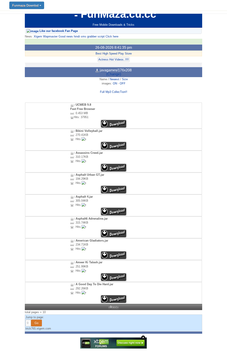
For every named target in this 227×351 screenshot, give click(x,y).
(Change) (113, 74)
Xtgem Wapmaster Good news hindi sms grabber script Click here (75, 36)
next (114, 307)
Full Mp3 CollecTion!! (113, 92)
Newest (114, 79)
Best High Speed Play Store (114, 53)
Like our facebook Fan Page (58, 31)
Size (125, 79)
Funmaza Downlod (25, 5)
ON (115, 83)
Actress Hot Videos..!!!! (113, 59)
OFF (122, 83)
